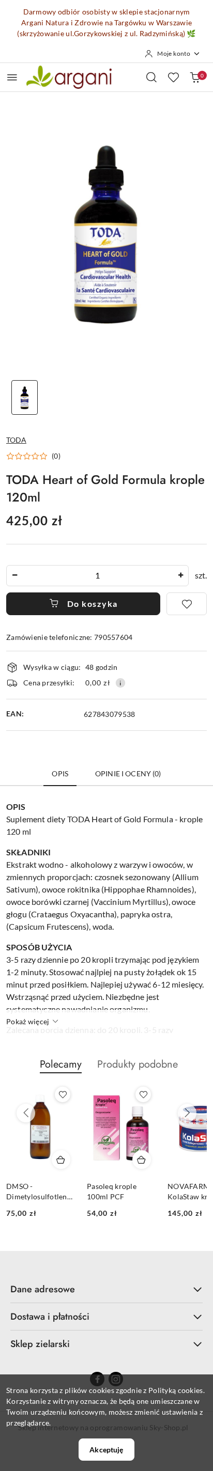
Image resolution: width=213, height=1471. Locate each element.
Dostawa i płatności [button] (49, 1316)
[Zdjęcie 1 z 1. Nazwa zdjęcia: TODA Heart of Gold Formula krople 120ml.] (24, 397)
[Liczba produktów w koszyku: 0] (195, 77)
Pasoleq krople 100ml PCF (111, 1191)
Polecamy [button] (61, 1064)
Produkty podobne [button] (137, 1064)
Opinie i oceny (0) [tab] (128, 773)
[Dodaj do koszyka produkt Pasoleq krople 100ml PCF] (141, 1159)
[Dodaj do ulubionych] (186, 603)
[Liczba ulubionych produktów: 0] (173, 77)
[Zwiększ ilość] (180, 576)
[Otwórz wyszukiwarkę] (151, 77)
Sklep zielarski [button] (40, 1344)
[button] (33, 456)
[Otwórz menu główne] (12, 77)
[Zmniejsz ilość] (14, 576)
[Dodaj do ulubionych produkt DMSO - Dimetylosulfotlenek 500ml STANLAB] (62, 1094)
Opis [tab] (60, 773)
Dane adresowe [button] (42, 1289)
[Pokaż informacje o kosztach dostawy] (120, 682)
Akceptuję (106, 1449)
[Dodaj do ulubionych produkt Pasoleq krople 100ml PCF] (143, 1094)
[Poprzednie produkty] (26, 1113)
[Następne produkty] (187, 1113)
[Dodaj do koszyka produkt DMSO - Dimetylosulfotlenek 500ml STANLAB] (61, 1159)
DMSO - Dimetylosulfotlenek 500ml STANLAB (40, 1192)
